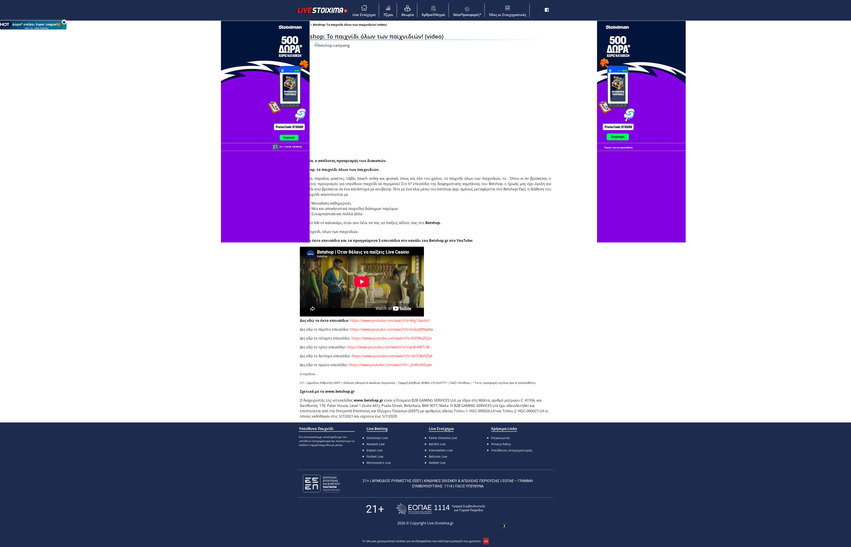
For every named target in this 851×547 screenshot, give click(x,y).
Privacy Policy (501, 444)
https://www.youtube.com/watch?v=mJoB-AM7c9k (387, 347)
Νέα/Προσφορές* (467, 14)
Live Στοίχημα (364, 14)
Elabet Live (375, 450)
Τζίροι (388, 14)
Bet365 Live (437, 444)
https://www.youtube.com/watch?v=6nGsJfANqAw (391, 329)
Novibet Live (376, 444)
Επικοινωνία (500, 438)
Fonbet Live (375, 456)
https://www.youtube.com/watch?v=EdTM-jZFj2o (391, 338)
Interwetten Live (441, 450)
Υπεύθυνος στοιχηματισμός (511, 450)
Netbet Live (437, 463)
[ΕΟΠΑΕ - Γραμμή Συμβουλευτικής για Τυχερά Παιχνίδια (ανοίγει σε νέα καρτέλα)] (440, 509)
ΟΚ (486, 541)
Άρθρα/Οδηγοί (433, 14)
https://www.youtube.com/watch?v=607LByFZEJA (391, 356)
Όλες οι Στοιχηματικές (507, 14)
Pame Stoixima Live (443, 438)
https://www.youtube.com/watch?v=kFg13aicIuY (389, 320)
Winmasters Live (379, 463)
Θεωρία (407, 14)
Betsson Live (438, 456)
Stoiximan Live (377, 438)
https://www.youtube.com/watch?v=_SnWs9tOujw (389, 364)
